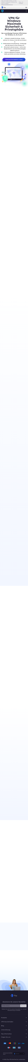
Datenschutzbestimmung (7, 4)
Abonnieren (23, 1005)
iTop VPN (3, 7)
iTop (14, 995)
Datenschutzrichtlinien (7, 1053)
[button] (13, 139)
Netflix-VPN (21, 186)
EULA (4, 1054)
